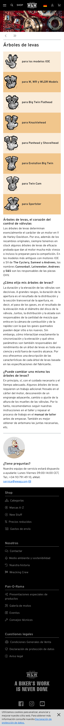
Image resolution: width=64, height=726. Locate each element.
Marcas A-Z (14, 508)
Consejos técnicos (19, 620)
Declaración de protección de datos (29, 649)
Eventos (12, 613)
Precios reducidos (18, 522)
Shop (20, 5)
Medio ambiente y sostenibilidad (27, 558)
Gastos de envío (18, 529)
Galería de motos (18, 606)
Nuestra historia (17, 565)
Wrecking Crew (16, 572)
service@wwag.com (15, 481)
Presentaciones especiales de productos (26, 597)
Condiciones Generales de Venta (28, 642)
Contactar (13, 551)
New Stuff (13, 515)
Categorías (14, 501)
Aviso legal (14, 656)
